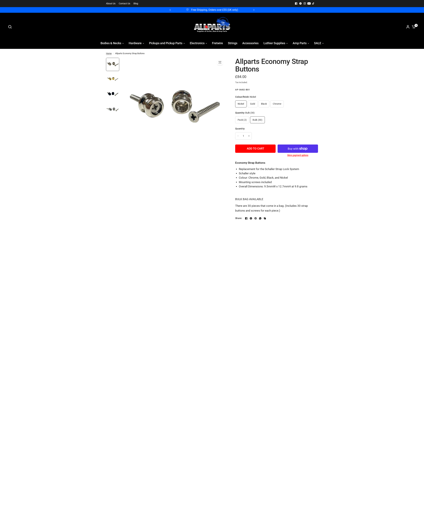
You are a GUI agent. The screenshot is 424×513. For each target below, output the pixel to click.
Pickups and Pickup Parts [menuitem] (165, 43)
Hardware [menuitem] (135, 43)
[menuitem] (111, 3)
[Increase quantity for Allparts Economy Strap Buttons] (249, 135)
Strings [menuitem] (232, 43)
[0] (413, 26)
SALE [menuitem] (317, 43)
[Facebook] (296, 3)
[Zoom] (219, 62)
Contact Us (124, 3)
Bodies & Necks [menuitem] (111, 43)
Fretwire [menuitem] (217, 43)
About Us (110, 3)
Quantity (240, 128)
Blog (135, 3)
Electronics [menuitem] (197, 43)
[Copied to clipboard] (265, 218)
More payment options (297, 155)
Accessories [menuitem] (250, 43)
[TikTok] (313, 3)
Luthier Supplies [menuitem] (274, 43)
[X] (300, 3)
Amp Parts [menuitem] (300, 43)
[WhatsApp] (260, 218)
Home (109, 53)
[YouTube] (309, 3)
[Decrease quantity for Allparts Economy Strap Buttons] (238, 135)
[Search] (10, 26)
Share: (238, 218)
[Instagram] (305, 3)
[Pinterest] (256, 218)
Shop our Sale (232, 9)
